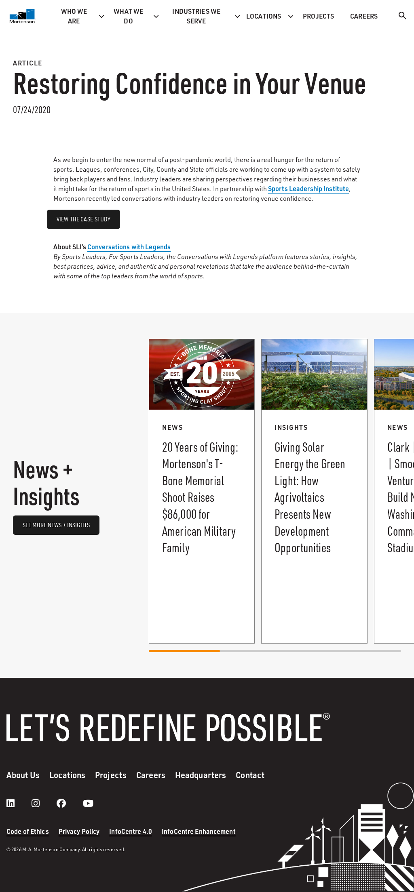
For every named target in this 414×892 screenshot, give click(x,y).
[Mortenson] (22, 16)
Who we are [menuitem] (74, 16)
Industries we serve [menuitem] (196, 16)
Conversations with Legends (129, 246)
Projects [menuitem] (318, 16)
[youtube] (88, 803)
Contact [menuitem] (250, 775)
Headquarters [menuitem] (200, 775)
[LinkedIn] (18, 803)
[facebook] (69, 803)
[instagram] (44, 803)
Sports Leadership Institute (308, 188)
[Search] (402, 16)
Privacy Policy (79, 831)
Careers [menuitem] (364, 16)
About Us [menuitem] (23, 775)
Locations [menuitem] (263, 16)
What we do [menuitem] (129, 16)
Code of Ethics (27, 831)
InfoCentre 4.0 (130, 831)
